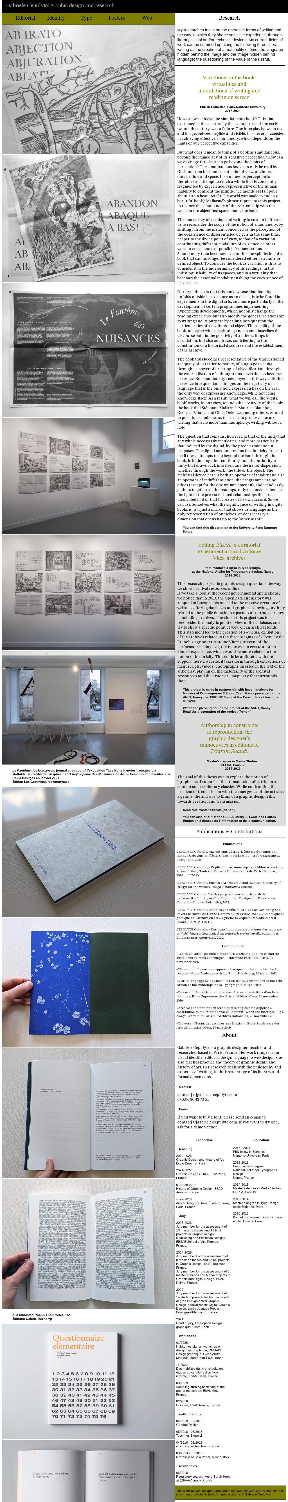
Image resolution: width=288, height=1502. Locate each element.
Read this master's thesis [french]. (209, 810)
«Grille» (255, 883)
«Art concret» (231, 883)
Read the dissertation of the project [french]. (217, 711)
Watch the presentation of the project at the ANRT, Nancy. (227, 708)
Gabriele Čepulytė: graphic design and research (60, 6)
